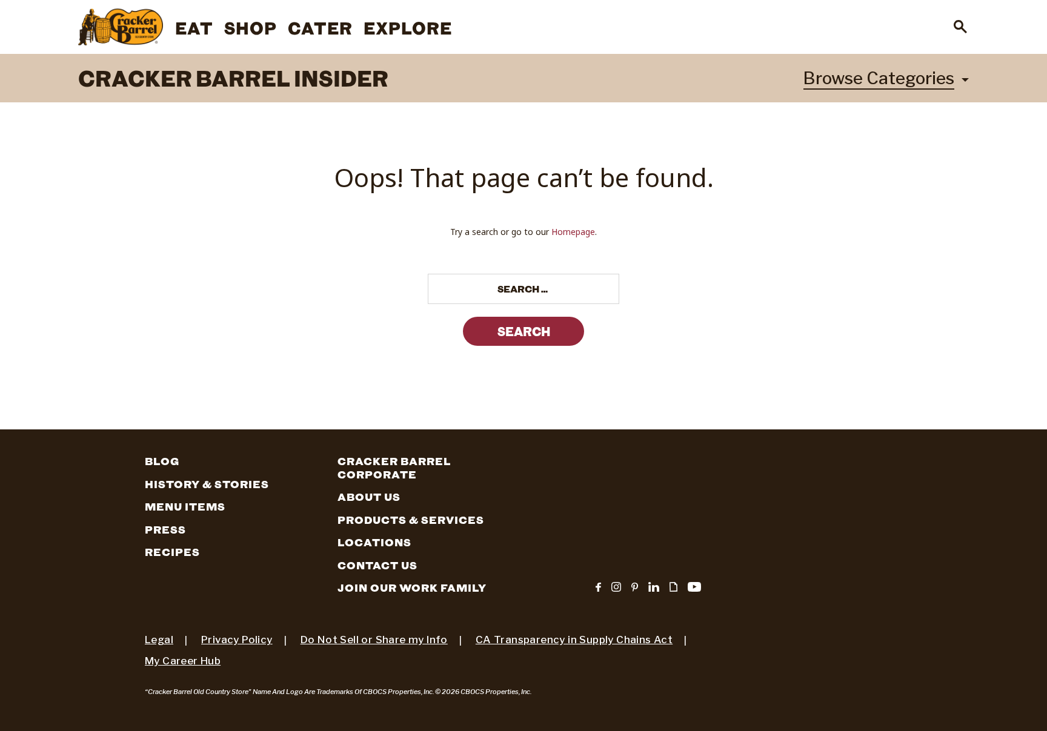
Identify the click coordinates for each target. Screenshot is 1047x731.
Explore (408, 27)
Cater (320, 27)
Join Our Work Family (412, 588)
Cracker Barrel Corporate (394, 468)
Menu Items (185, 507)
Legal (159, 639)
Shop (250, 27)
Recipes (172, 552)
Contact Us (377, 565)
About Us (369, 497)
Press (165, 530)
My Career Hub (183, 661)
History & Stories (207, 484)
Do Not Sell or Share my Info (374, 639)
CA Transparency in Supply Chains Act (574, 639)
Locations (374, 542)
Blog (162, 461)
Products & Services (410, 520)
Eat (194, 27)
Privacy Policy (237, 639)
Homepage (573, 231)
